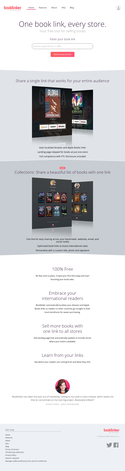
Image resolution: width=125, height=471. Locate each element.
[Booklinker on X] (109, 445)
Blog (7, 446)
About (7, 440)
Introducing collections (14, 452)
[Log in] (118, 8)
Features (8, 437)
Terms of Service (12, 449)
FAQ (7, 443)
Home (7, 435)
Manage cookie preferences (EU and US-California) (26, 461)
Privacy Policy (10, 455)
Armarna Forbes (52, 404)
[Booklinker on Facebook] (116, 445)
